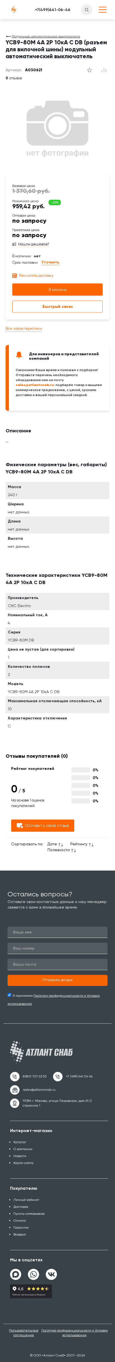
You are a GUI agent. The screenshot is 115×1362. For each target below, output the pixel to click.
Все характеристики (24, 328)
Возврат (19, 1234)
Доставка (20, 1207)
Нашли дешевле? (33, 244)
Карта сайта (23, 1163)
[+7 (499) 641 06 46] (72, 1076)
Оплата (19, 1220)
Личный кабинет (26, 1200)
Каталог (19, 1142)
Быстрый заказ (57, 306)
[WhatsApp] (33, 1272)
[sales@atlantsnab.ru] (33, 1090)
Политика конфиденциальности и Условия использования (74, 1332)
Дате (52, 844)
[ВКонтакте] (51, 1272)
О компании (22, 1149)
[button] (57, 980)
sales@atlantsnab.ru (35, 385)
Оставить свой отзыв (47, 825)
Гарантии (21, 1227)
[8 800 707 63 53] (28, 1076)
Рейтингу (78, 844)
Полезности (58, 850)
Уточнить (50, 262)
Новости (19, 1156)
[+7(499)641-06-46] (52, 9)
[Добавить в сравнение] (89, 70)
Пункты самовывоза (29, 1214)
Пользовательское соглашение (24, 1332)
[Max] (15, 1274)
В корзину (58, 289)
